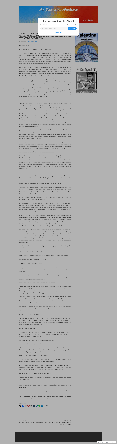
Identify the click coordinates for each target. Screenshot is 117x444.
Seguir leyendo (58, 32)
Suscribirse (72, 28)
